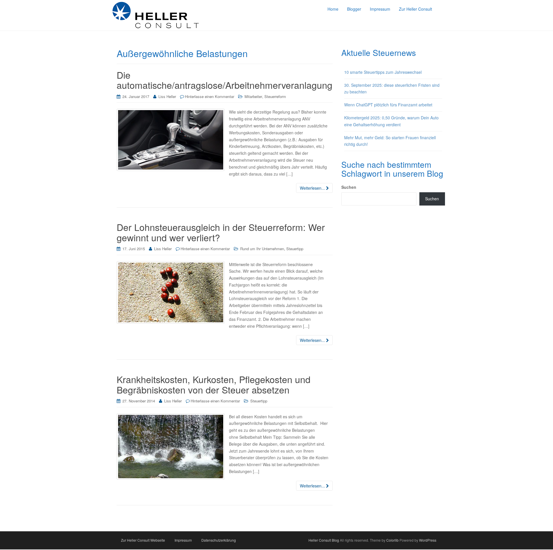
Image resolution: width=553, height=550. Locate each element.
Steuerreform (275, 96)
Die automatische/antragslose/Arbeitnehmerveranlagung (224, 79)
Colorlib (392, 540)
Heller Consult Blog (323, 540)
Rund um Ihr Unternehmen (262, 248)
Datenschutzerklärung (218, 540)
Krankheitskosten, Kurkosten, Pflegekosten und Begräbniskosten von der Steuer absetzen (213, 384)
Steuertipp (294, 248)
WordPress (427, 540)
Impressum (183, 540)
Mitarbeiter (253, 96)
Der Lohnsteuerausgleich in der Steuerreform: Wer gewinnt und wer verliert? (221, 232)
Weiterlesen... (313, 188)
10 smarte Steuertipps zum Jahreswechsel (383, 72)
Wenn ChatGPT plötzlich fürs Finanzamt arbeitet (388, 105)
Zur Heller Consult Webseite (143, 540)
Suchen (348, 187)
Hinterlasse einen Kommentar (209, 96)
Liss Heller (167, 96)
